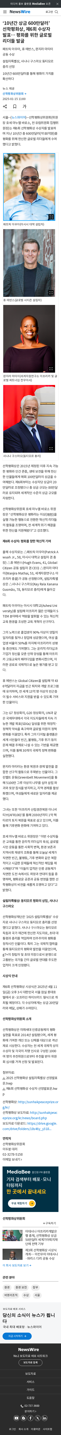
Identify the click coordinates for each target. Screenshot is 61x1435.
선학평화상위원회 (14, 94)
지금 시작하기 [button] (15, 1336)
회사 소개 (23, 1429)
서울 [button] (37, 1295)
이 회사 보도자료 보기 (17, 1265)
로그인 (12, 1429)
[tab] (30, 1374)
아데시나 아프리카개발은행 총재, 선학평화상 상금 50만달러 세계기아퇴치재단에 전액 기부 (41, 1237)
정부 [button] (35, 1287)
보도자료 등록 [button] (30, 1362)
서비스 (31, 1382)
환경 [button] (7, 1287)
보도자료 (30, 1374)
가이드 (31, 1390)
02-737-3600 (31, 1405)
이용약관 (35, 1429)
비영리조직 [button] (11, 1295)
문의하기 (30, 1411)
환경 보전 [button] (21, 1287)
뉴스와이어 (19, 117)
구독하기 (50, 1223)
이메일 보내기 (12, 1159)
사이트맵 (47, 1429)
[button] (5, 106)
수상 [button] (26, 1295)
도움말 (31, 1398)
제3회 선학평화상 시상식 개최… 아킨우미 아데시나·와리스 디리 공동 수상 (41, 1254)
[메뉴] (4, 12)
